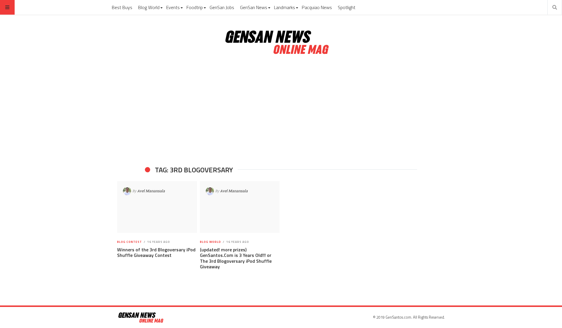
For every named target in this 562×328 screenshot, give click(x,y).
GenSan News (253, 7)
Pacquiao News (317, 7)
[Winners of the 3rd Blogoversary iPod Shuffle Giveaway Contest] (157, 207)
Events (173, 7)
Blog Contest (129, 242)
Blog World (149, 7)
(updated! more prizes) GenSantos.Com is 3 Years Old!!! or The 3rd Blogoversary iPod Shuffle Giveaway (236, 258)
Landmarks (284, 7)
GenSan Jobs (222, 7)
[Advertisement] (281, 111)
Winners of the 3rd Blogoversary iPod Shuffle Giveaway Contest (156, 252)
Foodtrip (194, 7)
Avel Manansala (151, 190)
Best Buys (122, 7)
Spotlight (346, 7)
